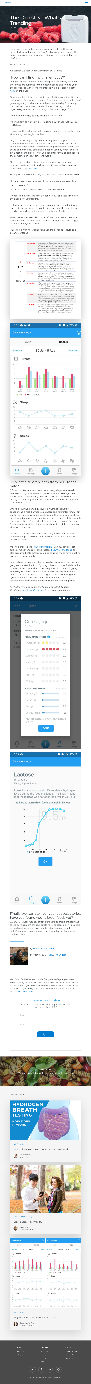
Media (43, 1355)
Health (22, 1144)
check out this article (33, 590)
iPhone (20, 1355)
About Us (44, 1351)
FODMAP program (43, 547)
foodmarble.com (23, 991)
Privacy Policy (70, 1355)
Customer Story (25, 1217)
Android (20, 1351)
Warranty (69, 1358)
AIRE (44, 27)
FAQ (42, 1362)
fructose (33, 168)
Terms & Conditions (73, 1351)
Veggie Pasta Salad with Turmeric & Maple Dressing (45, 1071)
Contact (44, 1358)
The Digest (50, 27)
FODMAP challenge (61, 550)
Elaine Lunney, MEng (19, 27)
